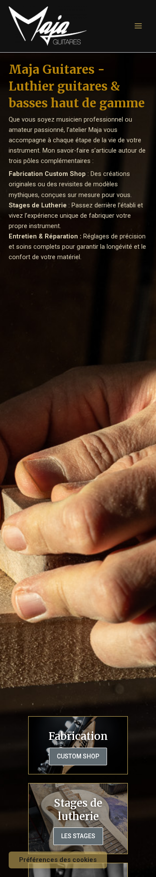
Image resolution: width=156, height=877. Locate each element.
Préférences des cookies (58, 860)
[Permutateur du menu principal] (138, 26)
